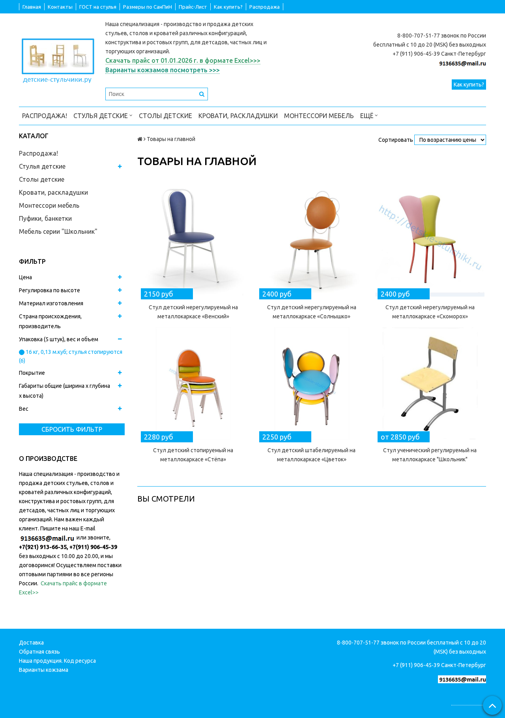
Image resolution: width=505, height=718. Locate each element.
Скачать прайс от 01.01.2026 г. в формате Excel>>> (182, 60)
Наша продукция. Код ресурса (57, 661)
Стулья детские (101, 115)
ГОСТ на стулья (97, 6)
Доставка (31, 642)
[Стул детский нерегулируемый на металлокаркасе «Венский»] (193, 240)
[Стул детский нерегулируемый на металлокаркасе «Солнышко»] (312, 240)
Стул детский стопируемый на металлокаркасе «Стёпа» (193, 454)
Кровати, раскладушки (238, 115)
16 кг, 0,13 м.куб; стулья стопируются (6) (70, 356)
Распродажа (264, 6)
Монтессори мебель (319, 115)
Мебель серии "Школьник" (58, 231)
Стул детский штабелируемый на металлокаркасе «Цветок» (311, 454)
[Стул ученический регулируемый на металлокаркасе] (430, 383)
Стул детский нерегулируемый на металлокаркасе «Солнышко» (311, 312)
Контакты (60, 6)
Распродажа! (44, 115)
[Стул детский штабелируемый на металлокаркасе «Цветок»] (312, 383)
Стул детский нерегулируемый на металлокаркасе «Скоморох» (430, 312)
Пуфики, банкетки (45, 218)
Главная (31, 6)
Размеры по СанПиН (147, 6)
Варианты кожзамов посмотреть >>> (162, 69)
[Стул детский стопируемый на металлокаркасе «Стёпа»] (193, 383)
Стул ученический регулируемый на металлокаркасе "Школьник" (430, 454)
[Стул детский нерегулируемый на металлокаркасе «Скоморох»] (430, 240)
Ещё (366, 115)
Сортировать (395, 140)
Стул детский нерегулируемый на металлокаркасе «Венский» (193, 312)
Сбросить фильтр (71, 429)
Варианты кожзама (43, 670)
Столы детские (165, 115)
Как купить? (228, 6)
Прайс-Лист (193, 6)
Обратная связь (39, 651)
